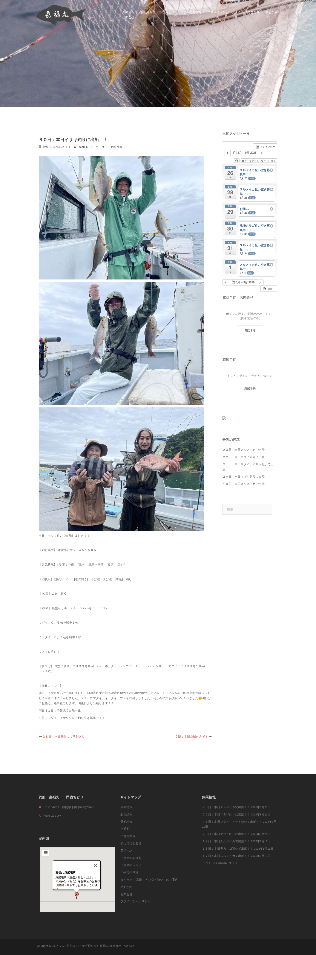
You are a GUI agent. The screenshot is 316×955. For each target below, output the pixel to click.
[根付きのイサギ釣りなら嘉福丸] (60, 15)
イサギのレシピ (218, 12)
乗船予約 (271, 12)
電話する (250, 330)
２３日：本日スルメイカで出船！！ (246, 450)
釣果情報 (128, 12)
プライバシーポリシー (135, 901)
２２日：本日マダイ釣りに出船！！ (246, 457)
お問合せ (128, 17)
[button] (76, 895)
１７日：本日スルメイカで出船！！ (226, 856)
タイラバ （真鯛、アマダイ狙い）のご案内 (149, 880)
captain (83, 147)
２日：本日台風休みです (191, 736)
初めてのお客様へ (132, 843)
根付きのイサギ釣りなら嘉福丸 (88, 946)
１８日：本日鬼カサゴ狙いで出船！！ (227, 848)
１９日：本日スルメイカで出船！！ (246, 484)
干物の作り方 (129, 872)
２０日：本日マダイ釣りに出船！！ (246, 476)
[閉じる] (95, 865)
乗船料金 (126, 822)
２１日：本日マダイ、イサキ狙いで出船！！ (232, 822)
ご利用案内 (127, 836)
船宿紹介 (146, 12)
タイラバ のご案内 (247, 12)
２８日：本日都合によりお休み (63, 736)
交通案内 (126, 829)
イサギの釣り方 (190, 12)
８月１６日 (209, 863)
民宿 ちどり (166, 12)
